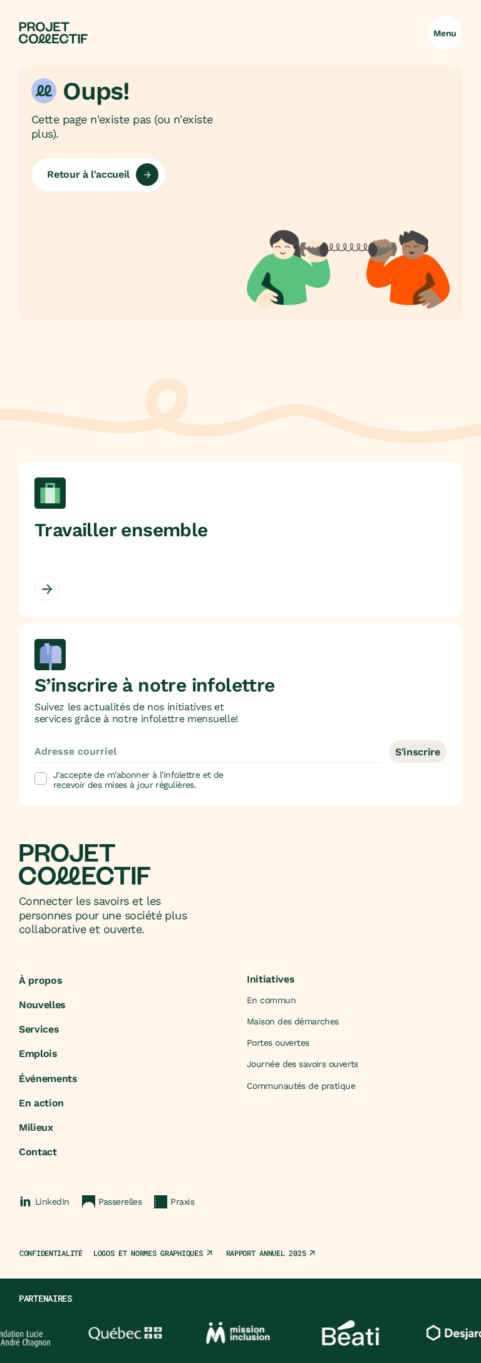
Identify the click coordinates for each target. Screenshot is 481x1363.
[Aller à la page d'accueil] (53, 33)
